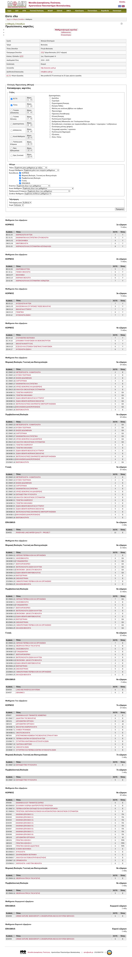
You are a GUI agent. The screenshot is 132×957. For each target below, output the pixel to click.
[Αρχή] (17, 7)
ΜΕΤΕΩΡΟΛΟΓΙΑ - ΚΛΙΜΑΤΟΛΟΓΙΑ (28, 372)
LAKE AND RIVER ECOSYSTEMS (28, 690)
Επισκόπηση (66, 35)
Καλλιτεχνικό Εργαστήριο (61, 119)
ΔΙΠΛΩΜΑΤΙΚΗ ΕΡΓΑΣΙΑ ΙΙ (25, 724)
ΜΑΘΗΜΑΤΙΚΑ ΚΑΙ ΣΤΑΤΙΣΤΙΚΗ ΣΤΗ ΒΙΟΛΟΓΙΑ (32, 238)
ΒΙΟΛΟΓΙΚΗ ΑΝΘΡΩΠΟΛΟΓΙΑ (26, 727)
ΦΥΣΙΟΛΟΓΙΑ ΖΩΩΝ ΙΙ (23, 349)
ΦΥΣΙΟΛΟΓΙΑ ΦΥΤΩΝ (23, 303)
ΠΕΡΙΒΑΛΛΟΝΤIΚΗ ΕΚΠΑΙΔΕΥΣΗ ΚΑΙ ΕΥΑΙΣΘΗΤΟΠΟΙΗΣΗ (37, 808)
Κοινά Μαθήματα (19, 136)
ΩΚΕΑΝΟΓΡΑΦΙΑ (22, 578)
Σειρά (11, 205)
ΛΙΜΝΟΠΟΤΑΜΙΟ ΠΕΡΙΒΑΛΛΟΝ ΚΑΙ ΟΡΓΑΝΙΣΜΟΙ (33, 581)
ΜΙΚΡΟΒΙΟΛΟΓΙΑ (22, 243)
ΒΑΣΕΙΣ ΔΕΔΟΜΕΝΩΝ (24, 378)
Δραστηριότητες (18, 124)
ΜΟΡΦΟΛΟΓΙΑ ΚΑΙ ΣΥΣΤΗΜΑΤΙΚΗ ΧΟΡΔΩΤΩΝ (32, 281)
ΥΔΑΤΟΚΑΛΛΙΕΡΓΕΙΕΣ (24, 744)
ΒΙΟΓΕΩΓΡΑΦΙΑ (21, 575)
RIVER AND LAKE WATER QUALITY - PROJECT (33, 532)
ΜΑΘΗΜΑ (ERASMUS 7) (24, 832)
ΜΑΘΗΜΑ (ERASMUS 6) (24, 829)
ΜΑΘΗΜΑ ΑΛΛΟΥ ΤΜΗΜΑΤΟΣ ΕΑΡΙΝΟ (30, 803)
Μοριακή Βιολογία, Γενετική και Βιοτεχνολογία (39, 175)
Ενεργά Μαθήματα (16, 170)
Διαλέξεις (55, 98)
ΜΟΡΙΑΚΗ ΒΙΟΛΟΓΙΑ (23, 278)
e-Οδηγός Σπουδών (18, 19)
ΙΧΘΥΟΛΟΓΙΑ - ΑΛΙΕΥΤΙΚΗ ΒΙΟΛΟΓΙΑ (29, 863)
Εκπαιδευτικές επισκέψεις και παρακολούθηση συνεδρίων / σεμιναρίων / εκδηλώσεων (84, 124)
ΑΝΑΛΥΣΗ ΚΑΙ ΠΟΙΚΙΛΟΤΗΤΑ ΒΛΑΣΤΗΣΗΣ (31, 858)
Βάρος (29, 98)
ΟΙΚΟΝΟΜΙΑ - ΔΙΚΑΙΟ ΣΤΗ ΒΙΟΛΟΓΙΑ (29, 570)
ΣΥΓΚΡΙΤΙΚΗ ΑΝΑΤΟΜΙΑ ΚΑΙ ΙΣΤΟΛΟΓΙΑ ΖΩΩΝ (32, 741)
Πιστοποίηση (92, 11)
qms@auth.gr (88, 952)
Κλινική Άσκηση (58, 116)
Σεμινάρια (55, 101)
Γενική (24, 181)
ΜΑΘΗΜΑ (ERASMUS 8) (24, 834)
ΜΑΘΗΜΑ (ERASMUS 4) (24, 823)
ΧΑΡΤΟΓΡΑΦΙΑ (21, 381)
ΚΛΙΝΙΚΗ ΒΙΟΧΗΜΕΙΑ (23, 849)
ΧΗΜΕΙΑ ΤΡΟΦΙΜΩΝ (23, 730)
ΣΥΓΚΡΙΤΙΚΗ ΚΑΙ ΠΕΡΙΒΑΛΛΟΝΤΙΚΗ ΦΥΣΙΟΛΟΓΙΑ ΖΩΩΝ (36, 750)
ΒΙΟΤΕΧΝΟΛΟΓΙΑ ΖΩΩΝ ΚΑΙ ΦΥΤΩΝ (29, 567)
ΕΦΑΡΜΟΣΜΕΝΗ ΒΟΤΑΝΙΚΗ (26, 855)
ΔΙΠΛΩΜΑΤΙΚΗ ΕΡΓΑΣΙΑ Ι (25, 721)
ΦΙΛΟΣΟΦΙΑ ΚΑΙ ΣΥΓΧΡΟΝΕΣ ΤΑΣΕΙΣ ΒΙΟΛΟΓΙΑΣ (33, 306)
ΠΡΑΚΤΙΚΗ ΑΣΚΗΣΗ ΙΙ (23, 843)
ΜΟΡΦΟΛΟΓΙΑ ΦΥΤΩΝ (24, 235)
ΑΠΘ (24, 11)
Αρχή (9, 11)
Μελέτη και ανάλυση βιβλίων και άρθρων (67, 108)
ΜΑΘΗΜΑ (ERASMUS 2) (24, 817)
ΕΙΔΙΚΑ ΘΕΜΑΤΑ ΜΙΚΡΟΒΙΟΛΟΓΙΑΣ (28, 573)
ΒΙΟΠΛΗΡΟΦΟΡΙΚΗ (23, 564)
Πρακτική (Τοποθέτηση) (60, 114)
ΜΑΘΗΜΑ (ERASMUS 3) (24, 820)
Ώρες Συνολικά (18, 155)
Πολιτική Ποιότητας (37, 11)
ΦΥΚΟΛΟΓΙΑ (20, 852)
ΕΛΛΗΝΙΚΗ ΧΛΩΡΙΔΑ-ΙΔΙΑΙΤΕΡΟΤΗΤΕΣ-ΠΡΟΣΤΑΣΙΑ (34, 806)
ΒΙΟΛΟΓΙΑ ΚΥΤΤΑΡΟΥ (23, 309)
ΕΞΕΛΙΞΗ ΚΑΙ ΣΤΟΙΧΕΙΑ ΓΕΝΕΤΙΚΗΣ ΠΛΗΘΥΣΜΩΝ (34, 346)
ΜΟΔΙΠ (50, 11)
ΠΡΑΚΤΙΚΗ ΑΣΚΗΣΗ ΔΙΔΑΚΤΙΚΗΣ (27, 846)
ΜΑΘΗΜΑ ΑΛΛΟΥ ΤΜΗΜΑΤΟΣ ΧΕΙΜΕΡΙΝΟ (31, 715)
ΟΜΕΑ (68, 11)
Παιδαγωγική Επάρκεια (18, 191)
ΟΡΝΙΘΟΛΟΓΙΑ (21, 860)
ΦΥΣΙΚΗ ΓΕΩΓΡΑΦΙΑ (23, 375)
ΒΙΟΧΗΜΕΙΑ (20, 275)
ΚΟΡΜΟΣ (25, 173)
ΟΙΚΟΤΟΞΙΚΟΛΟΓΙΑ (23, 733)
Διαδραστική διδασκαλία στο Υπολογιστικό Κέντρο (71, 121)
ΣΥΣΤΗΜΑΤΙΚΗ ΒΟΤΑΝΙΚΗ (25, 338)
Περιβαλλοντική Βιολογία (31, 178)
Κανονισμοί (117, 11)
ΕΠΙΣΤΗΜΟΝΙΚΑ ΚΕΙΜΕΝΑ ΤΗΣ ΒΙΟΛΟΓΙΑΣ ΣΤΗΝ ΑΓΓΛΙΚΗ (37, 735)
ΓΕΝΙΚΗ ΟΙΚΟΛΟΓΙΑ (23, 272)
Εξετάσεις (55, 134)
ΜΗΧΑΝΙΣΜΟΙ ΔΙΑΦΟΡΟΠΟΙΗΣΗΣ (28, 407)
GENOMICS (20, 692)
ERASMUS (26, 183)
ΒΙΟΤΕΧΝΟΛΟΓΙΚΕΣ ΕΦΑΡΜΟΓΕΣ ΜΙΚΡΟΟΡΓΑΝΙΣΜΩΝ (36, 404)
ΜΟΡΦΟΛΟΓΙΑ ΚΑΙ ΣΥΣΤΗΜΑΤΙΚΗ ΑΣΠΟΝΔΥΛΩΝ (33, 246)
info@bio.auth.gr (46, 72)
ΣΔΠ (16, 11)
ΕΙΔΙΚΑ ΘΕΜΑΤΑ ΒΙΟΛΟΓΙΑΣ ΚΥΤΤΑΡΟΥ (30, 398)
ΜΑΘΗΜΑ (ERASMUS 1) (24, 814)
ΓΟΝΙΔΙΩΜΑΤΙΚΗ (22, 561)
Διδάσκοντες (66, 32)
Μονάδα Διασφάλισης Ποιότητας (39, 952)
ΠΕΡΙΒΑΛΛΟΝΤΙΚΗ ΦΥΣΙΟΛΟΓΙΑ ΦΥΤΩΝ (30, 738)
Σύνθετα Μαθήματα (16, 194)
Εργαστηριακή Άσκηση (60, 103)
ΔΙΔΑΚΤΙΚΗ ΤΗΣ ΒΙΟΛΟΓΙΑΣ (26, 718)
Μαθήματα (66, 30)
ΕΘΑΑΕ (59, 11)
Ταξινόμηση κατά (15, 203)
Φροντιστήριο (57, 111)
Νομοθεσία (105, 11)
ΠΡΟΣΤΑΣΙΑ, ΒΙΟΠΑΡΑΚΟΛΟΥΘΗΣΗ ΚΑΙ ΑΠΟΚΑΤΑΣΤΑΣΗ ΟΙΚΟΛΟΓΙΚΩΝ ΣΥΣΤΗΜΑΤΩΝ (47, 811)
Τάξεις (11, 168)
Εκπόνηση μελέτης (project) (62, 127)
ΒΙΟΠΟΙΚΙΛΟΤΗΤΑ (22, 410)
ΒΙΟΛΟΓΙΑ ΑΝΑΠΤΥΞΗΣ (24, 344)
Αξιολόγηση (79, 11)
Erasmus (12, 186)
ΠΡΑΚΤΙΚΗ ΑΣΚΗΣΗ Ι (23, 840)
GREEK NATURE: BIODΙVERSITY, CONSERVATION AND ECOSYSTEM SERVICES (45, 916)
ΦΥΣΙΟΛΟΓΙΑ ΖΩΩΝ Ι (23, 315)
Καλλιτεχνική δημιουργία (61, 132)
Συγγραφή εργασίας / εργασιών (64, 129)
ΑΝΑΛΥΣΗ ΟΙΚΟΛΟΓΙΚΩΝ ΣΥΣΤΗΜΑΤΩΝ (30, 389)
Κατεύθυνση (14, 173)
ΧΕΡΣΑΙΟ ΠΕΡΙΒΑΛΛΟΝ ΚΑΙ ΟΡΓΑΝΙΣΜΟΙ (31, 555)
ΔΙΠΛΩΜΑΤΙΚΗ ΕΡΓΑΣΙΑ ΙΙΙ (25, 837)
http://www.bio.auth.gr (48, 68)
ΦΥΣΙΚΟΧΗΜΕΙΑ (22, 241)
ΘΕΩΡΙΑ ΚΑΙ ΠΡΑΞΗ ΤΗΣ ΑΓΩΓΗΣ (28, 646)
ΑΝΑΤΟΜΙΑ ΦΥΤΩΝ (23, 269)
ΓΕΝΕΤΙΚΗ (20, 312)
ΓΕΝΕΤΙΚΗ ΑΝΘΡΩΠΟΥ (24, 392)
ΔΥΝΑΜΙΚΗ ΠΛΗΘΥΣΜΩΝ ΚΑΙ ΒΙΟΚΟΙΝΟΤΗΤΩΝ (33, 341)
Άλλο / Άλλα (56, 137)
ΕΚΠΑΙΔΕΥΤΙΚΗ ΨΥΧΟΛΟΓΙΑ (26, 494)
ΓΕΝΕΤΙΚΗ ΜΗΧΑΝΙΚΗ (24, 395)
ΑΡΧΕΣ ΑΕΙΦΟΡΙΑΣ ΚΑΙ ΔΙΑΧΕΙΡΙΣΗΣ (29, 387)
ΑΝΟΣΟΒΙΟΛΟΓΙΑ (22, 558)
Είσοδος (122, 2)
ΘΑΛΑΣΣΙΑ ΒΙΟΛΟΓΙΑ (23, 584)
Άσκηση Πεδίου (57, 106)
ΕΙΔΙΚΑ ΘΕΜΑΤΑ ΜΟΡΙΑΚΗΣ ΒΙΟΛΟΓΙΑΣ (30, 401)
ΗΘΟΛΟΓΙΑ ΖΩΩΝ (22, 747)
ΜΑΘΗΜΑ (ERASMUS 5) (24, 826)
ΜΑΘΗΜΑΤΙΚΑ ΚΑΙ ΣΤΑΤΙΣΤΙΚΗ (27, 384)
